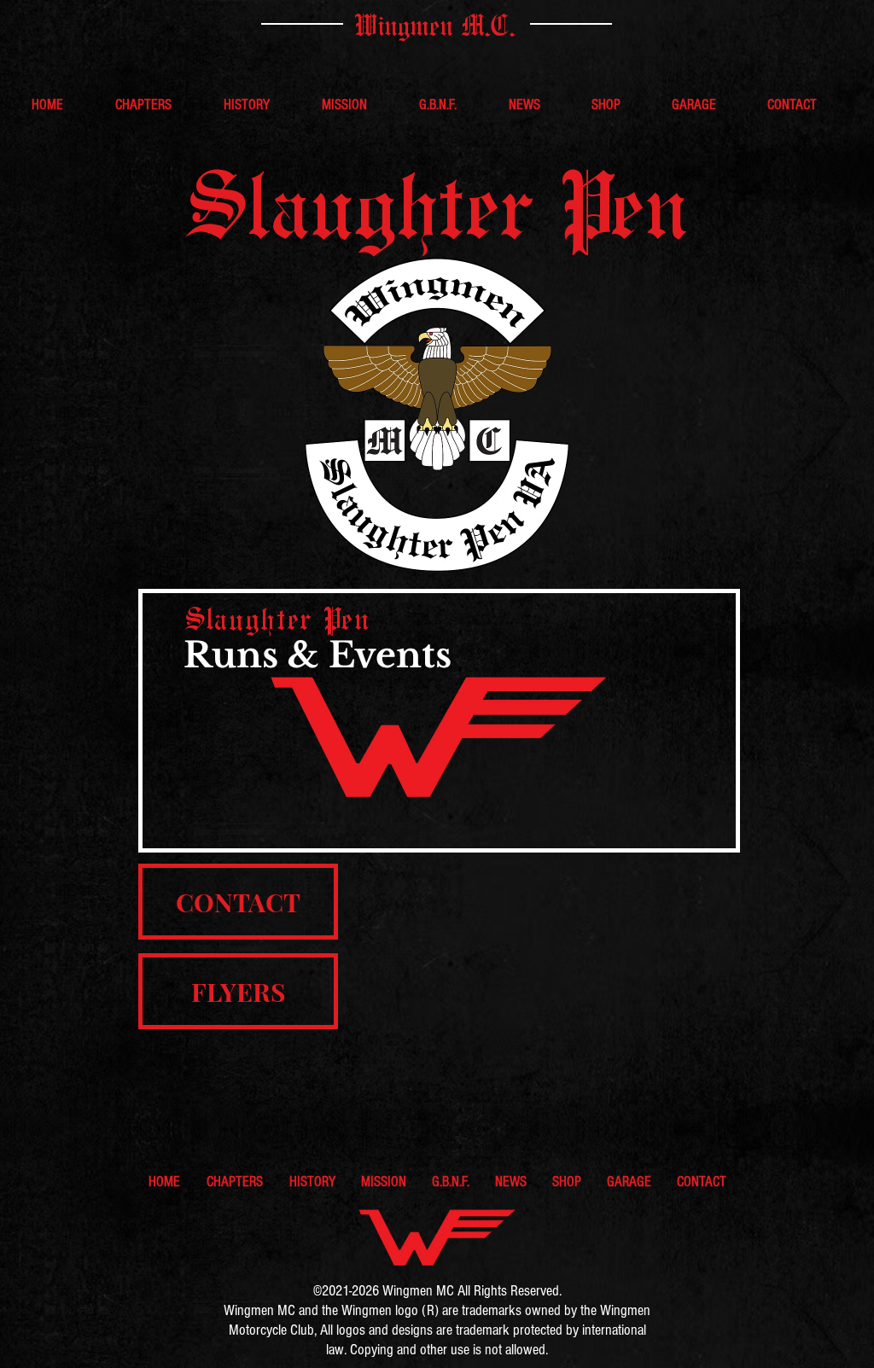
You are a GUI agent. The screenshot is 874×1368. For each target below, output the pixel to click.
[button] (156, 105)
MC (443, 1291)
